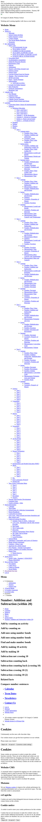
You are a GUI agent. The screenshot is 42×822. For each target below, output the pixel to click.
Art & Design (17, 438)
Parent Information (10, 505)
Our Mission (12, 94)
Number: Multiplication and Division (31, 162)
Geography (16, 426)
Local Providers (17, 537)
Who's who (12, 45)
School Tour (12, 586)
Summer (22, 204)
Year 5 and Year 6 (21, 113)
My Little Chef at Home (20, 533)
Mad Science (17, 535)
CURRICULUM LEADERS (22, 51)
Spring (22, 192)
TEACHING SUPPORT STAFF (23, 53)
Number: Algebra (29, 371)
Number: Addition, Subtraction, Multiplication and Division (32, 356)
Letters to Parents (14, 567)
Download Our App (11, 571)
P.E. (14, 478)
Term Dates (12, 508)
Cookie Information (11, 710)
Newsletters (12, 564)
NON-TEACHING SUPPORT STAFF (25, 54)
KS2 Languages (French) (20, 480)
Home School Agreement (16, 542)
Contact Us (10, 703)
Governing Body (14, 58)
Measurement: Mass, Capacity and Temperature (32, 216)
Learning (7, 103)
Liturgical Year (13, 95)
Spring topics (24, 144)
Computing (16, 401)
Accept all (11, 744)
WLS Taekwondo (18, 528)
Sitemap (7, 709)
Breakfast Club (13, 90)
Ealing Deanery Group (16, 37)
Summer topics (24, 160)
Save (17, 820)
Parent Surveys (17, 553)
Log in (7, 572)
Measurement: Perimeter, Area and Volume (31, 377)
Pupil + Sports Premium (16, 79)
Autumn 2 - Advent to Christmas (26, 117)
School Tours (13, 72)
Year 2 (18, 178)
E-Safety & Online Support (17, 85)
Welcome (11, 33)
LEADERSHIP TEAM (20, 47)
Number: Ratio (28, 380)
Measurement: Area (30, 283)
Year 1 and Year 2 (21, 110)
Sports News (9, 556)
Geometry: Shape (29, 138)
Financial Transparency (16, 88)
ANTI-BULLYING (19, 83)
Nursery (15, 497)
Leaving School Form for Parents (19, 74)
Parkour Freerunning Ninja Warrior (23, 531)
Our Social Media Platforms (17, 40)
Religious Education (19, 108)
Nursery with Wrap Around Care (19, 69)
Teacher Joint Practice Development (20, 499)
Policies (11, 65)
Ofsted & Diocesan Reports (17, 62)
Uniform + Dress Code (16, 544)
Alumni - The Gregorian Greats (18, 76)
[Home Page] (1, 14)
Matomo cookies (11, 787)
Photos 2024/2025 (14, 560)
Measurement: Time (30, 176)
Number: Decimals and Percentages (31, 330)
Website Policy (9, 712)
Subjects (11, 106)
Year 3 (18, 219)
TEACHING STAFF (19, 49)
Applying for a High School (17, 546)
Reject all (4, 744)
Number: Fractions (30, 165)
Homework (16, 481)
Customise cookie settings (23, 744)
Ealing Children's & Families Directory (21, 549)
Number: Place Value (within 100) (30, 171)
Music (14, 465)
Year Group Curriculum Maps (18, 483)
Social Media (13, 569)
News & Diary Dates (11, 562)
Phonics (15, 126)
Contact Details (13, 38)
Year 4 (18, 262)
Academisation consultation (17, 60)
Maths (14, 128)
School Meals (13, 539)
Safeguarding (13, 81)
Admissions (12, 67)
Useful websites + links (16, 503)
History (15, 413)
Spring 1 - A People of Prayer (25, 120)
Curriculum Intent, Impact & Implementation (22, 104)
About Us (8, 31)
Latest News (12, 565)
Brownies (15, 530)
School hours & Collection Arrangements (21, 510)
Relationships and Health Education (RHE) (26, 463)
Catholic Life (9, 92)
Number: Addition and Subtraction (31, 184)
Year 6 (18, 349)
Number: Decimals (30, 287)
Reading (15, 122)
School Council (13, 70)
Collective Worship (14, 97)
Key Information (10, 44)
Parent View (12, 551)
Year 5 (18, 304)
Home (6, 29)
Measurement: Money (31, 174)
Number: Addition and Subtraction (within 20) (31, 146)
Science (15, 388)
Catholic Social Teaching (16, 99)
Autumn (22, 179)
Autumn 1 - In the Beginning (25, 115)
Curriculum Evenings (15, 514)
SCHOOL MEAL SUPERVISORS (24, 56)
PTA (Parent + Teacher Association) (20, 547)
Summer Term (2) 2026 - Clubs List (24, 521)
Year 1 (18, 129)
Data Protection (13, 87)
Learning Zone (13, 501)
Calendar (11, 506)
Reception (16, 496)
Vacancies (12, 42)
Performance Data (14, 63)
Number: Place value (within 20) (30, 141)
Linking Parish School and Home (19, 101)
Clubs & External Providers (17, 519)
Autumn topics (24, 131)
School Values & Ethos (16, 35)
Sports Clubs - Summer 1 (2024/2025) (20, 558)
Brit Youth (16, 526)
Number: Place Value (30, 133)
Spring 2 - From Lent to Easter (25, 119)
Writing (15, 124)
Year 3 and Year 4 (21, 112)
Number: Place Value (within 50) (30, 150)
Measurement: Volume (31, 347)
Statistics (27, 197)
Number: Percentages (30, 369)
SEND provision (14, 78)
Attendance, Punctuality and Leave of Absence (23, 540)
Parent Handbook (14, 512)
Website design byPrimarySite (14, 721)
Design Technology (19, 451)
